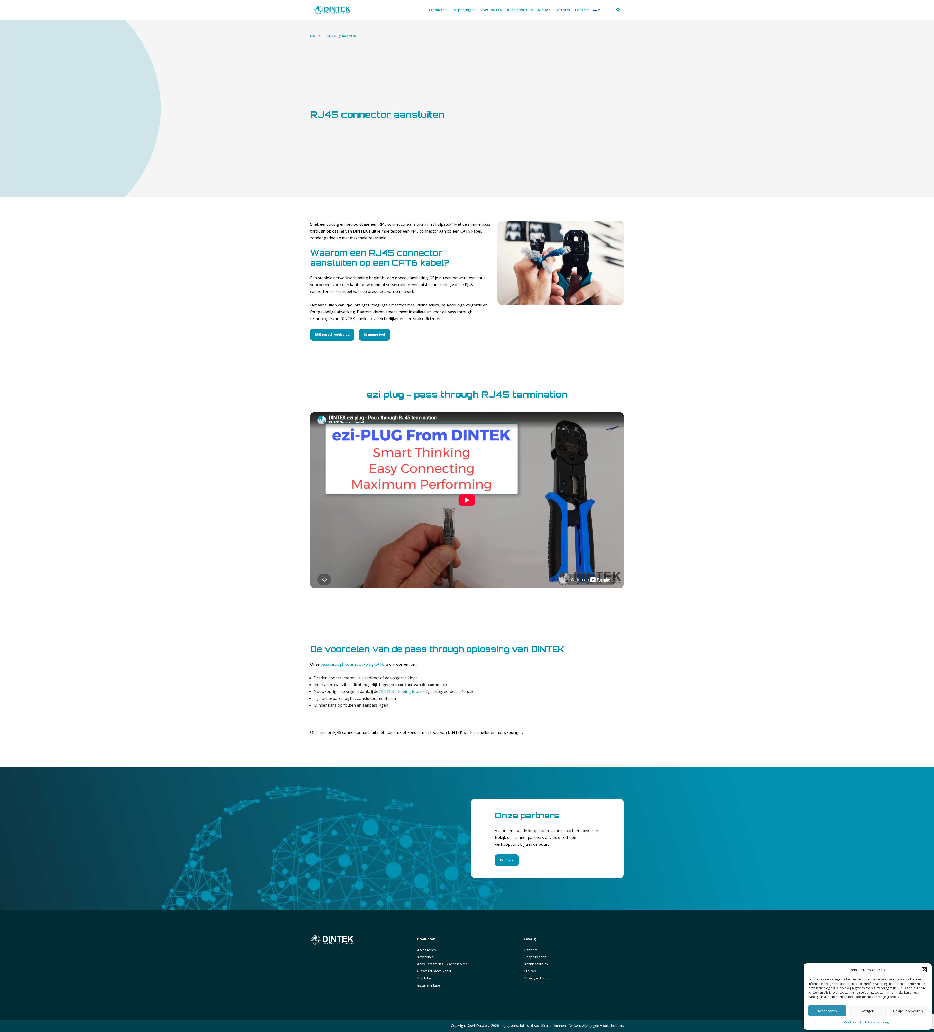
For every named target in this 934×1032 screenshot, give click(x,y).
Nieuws (530, 971)
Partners (507, 860)
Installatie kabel (429, 985)
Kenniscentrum (536, 964)
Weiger (868, 1010)
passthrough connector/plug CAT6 (352, 664)
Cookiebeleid (853, 1022)
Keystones (425, 957)
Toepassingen (535, 957)
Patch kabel (426, 978)
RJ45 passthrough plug (332, 334)
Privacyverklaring (877, 1022)
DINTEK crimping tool (399, 691)
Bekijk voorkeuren (908, 1010)
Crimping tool (374, 334)
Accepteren (827, 1010)
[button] (924, 969)
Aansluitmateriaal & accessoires (442, 964)
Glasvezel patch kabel (434, 971)
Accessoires (426, 950)
